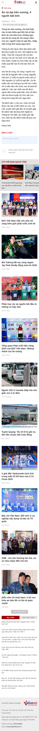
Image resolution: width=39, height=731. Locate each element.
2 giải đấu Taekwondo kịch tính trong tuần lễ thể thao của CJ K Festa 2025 (18, 476)
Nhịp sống (6, 227)
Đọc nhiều (10, 617)
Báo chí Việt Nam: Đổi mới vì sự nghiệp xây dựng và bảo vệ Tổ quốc (18, 519)
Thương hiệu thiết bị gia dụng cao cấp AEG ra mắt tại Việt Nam (12, 185)
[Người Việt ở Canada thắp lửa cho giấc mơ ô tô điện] (19, 375)
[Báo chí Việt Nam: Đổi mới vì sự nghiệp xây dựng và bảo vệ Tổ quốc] (19, 500)
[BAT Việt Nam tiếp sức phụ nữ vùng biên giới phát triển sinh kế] (19, 205)
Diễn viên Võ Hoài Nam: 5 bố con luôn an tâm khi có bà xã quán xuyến (19, 600)
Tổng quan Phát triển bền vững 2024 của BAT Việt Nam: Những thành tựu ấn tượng (18, 349)
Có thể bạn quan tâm (14, 162)
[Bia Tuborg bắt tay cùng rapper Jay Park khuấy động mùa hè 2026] (19, 247)
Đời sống (7, 8)
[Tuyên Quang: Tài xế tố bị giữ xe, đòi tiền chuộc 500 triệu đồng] (19, 416)
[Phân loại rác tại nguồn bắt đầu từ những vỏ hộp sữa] (19, 288)
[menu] (3, 2)
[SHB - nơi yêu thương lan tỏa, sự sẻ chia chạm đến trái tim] (19, 542)
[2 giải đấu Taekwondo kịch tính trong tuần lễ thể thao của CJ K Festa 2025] (19, 458)
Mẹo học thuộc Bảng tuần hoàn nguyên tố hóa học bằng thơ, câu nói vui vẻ (18, 664)
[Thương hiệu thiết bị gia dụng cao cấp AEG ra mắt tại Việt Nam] (12, 172)
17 (24, 632)
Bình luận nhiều (28, 617)
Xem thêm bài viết (19, 612)
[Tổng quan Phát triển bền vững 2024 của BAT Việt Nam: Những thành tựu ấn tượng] (19, 330)
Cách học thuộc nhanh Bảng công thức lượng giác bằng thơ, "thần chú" (18, 630)
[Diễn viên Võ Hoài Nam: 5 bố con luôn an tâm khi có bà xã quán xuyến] (19, 582)
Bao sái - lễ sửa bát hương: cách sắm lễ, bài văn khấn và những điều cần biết (19, 679)
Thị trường (6, 397)
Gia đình (5, 607)
